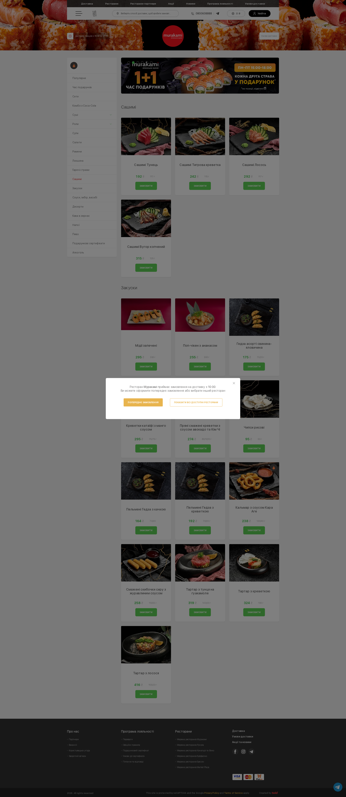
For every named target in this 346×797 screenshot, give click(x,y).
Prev (126, 75)
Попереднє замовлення (143, 402)
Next (274, 75)
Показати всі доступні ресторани (196, 402)
